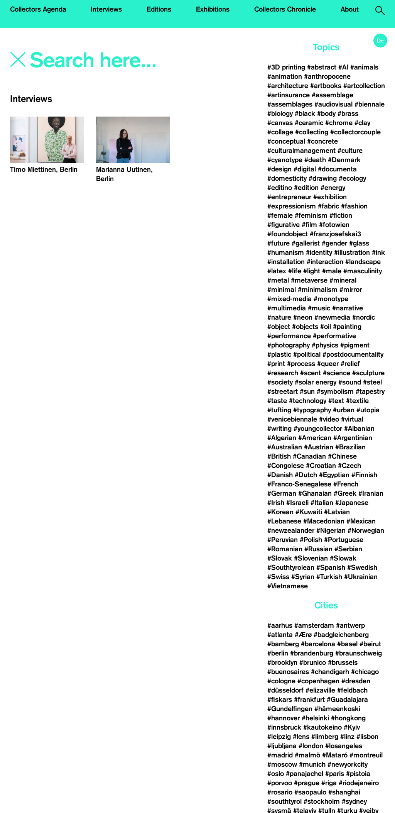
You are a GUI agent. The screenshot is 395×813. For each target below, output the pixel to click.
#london (311, 745)
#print (276, 363)
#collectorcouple (355, 132)
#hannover (283, 718)
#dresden (355, 681)
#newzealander (290, 530)
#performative (334, 335)
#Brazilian (350, 447)
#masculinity (362, 271)
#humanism (285, 252)
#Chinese (342, 456)
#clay (362, 122)
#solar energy (315, 382)
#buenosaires (288, 671)
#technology (307, 400)
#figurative (283, 224)
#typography (312, 409)
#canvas (280, 122)
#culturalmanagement (301, 150)
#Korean (280, 511)
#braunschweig (358, 653)
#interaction (325, 261)
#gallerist (306, 243)
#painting (347, 326)
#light (311, 271)
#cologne (281, 681)
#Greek (345, 493)
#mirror (350, 289)
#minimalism (318, 289)
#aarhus (279, 625)
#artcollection (364, 85)
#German (281, 493)
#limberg (324, 736)
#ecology (352, 178)
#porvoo (279, 782)
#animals (364, 67)
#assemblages (289, 104)
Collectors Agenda (38, 9)
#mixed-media (289, 298)
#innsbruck (284, 727)
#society (280, 382)
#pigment (355, 345)
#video (329, 419)
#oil (325, 326)
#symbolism (335, 391)
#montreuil (367, 755)
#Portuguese (343, 539)
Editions (159, 9)
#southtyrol (284, 801)
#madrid (280, 755)
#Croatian (321, 465)
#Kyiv (352, 727)
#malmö (307, 755)
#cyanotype (284, 159)
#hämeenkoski (337, 708)
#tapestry (370, 391)
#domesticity (287, 178)
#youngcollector (318, 428)
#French (345, 484)
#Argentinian (352, 437)
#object (278, 326)
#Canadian (309, 456)
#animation (284, 76)
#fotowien (334, 224)
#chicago (365, 671)
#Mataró (335, 755)
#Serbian (348, 548)
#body (326, 113)
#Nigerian (331, 530)
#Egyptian (334, 474)
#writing (279, 428)
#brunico (312, 662)
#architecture (287, 85)
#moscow (282, 764)
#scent (310, 372)
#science (336, 372)
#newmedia (332, 317)
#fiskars (279, 699)
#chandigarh (330, 671)
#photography (288, 345)
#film (309, 224)
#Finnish (364, 474)
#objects (305, 326)
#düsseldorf (285, 690)
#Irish (275, 502)
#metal (278, 280)
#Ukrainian (361, 576)
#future (278, 243)
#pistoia (358, 773)
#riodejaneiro (359, 782)
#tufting (279, 409)
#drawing (323, 178)
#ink (378, 252)
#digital (305, 169)
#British (279, 456)
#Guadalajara (347, 699)
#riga (329, 782)
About (350, 9)
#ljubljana (282, 745)
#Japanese (351, 502)
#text (336, 400)
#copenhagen (318, 681)
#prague (306, 782)
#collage (280, 132)
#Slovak (279, 558)
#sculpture (368, 372)
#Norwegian (366, 530)
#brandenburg (311, 653)
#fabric (328, 206)
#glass (359, 243)
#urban (343, 409)
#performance (289, 335)
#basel (347, 643)
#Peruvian (282, 539)
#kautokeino (322, 727)
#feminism (311, 215)
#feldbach (352, 690)
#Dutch (306, 474)
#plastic (279, 354)
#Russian (318, 548)
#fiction (340, 215)
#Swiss (278, 576)
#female (280, 215)
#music (319, 308)
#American (314, 437)
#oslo (275, 773)
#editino (279, 187)
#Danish (280, 474)
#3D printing (286, 67)
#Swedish (362, 567)
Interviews (106, 9)
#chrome (339, 122)
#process (301, 363)
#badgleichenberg (341, 634)
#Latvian (337, 511)
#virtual (352, 419)
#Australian (284, 447)
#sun (307, 391)
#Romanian (284, 548)
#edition (306, 187)
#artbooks (325, 85)
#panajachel (304, 773)
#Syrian (302, 576)
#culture (350, 150)
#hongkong (348, 718)
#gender (334, 243)
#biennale (369, 104)
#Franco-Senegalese (299, 484)
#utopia (368, 409)
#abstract (321, 67)
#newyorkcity (347, 764)
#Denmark (344, 159)
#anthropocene (327, 76)
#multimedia (286, 308)
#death (315, 159)
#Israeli (297, 502)
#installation (286, 261)
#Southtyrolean (290, 567)
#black (305, 113)
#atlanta (280, 634)
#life (294, 271)
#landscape (363, 261)
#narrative (347, 308)
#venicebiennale (292, 419)
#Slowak (343, 558)
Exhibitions (213, 9)
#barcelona (318, 643)
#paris (334, 773)
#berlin (277, 653)
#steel (372, 382)
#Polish (311, 539)
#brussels (343, 662)
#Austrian (318, 447)
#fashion (354, 206)
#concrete (322, 141)
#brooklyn (282, 662)
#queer (328, 363)
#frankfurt (309, 699)
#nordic (363, 317)
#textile (357, 400)
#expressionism (291, 206)
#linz (347, 736)
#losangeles (343, 745)
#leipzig (279, 736)
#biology (280, 113)
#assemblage (332, 94)
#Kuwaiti (308, 511)
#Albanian (359, 428)
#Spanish (330, 567)
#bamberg (283, 643)
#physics (325, 345)
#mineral (342, 280)
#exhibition (330, 196)
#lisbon (367, 736)
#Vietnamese (287, 586)
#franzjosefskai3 (335, 233)
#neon (302, 317)
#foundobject (287, 233)
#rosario (279, 792)
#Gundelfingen (289, 708)
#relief (350, 363)
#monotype (331, 298)
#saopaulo (310, 792)
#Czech (349, 465)
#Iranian (370, 493)
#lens (301, 736)
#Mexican (361, 521)
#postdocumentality (352, 354)
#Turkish (329, 576)
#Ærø (303, 634)
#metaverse (309, 280)
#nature (279, 317)
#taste (277, 400)
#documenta (337, 169)
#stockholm (322, 801)
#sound (349, 382)
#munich (312, 764)
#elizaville (320, 690)
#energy (333, 187)
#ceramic (309, 122)
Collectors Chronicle (285, 9)
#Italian (322, 502)
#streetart (282, 391)
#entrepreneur (289, 196)
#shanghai (344, 792)
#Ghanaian (315, 493)
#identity (319, 252)
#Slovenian (311, 558)
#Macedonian (323, 521)
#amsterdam (314, 625)
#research (282, 372)
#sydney (354, 801)
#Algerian (281, 437)
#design (279, 169)
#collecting (311, 132)
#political (307, 354)
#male (331, 271)
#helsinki (315, 718)
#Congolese (285, 465)
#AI (343, 67)
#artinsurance (288, 94)
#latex (276, 271)
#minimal (281, 289)
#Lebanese (284, 521)
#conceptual (286, 141)
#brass (348, 113)
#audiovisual (333, 104)
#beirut (370, 643)
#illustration (352, 252)
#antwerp (350, 625)
